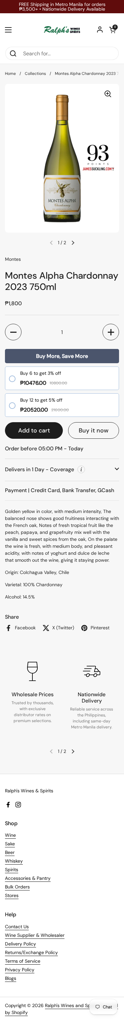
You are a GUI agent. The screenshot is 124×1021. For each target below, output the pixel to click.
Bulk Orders (17, 887)
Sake (10, 844)
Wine (10, 835)
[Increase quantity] (111, 332)
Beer (10, 852)
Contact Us (17, 927)
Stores (12, 895)
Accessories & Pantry (28, 878)
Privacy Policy (19, 970)
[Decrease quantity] (13, 332)
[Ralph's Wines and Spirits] (62, 30)
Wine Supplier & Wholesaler (34, 935)
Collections (35, 73)
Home (10, 73)
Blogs (10, 978)
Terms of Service (22, 961)
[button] (112, 29)
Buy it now (93, 430)
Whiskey (14, 861)
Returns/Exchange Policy (31, 952)
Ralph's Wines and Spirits (71, 1005)
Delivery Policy (20, 944)
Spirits (11, 870)
